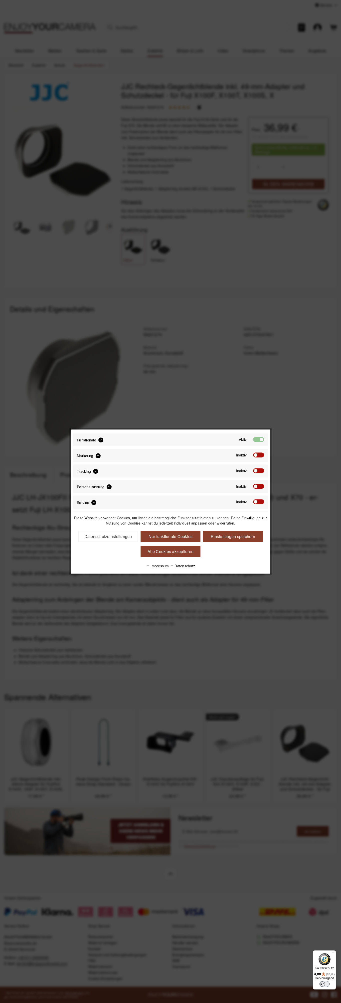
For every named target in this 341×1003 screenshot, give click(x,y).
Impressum (159, 565)
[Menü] (333, 953)
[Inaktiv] (258, 455)
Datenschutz (184, 565)
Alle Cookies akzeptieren (170, 551)
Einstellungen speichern (233, 536)
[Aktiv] (258, 439)
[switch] (325, 984)
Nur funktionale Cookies (171, 536)
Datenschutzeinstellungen (108, 536)
